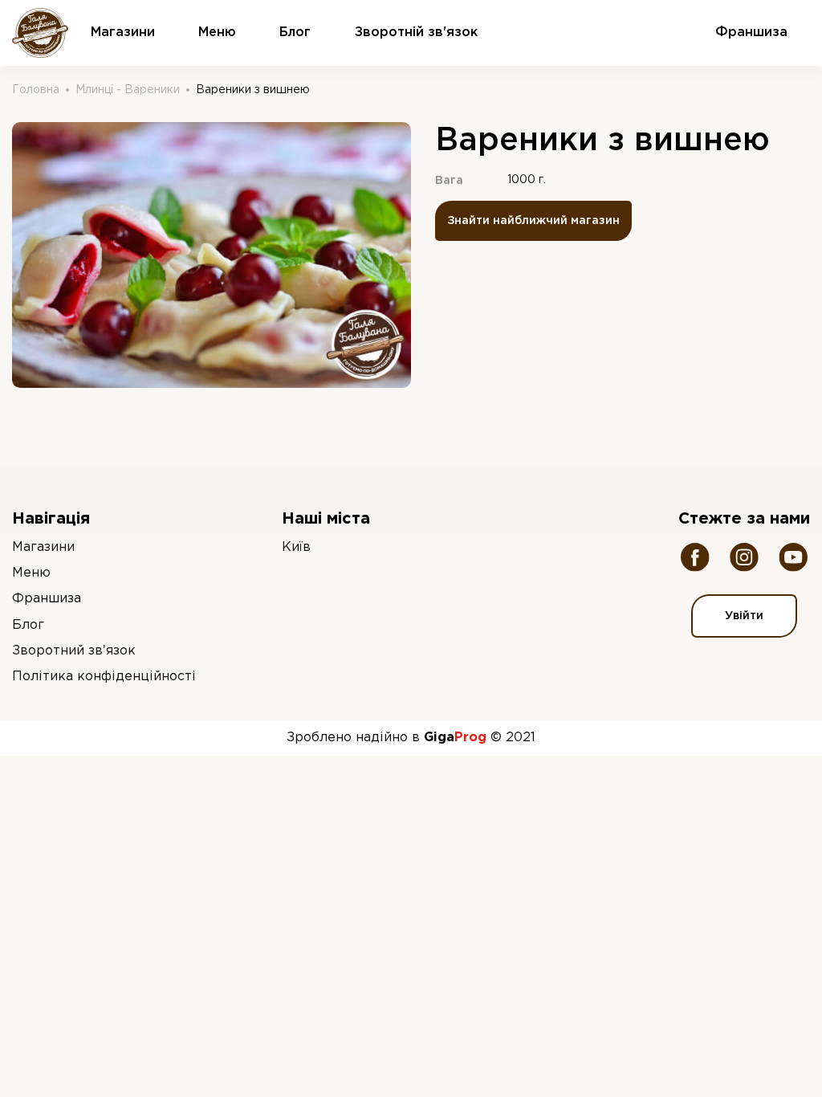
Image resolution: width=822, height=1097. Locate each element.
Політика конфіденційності (104, 677)
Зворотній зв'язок (416, 33)
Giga (455, 738)
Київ (296, 547)
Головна (35, 90)
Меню (217, 33)
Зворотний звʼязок (74, 651)
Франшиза (46, 599)
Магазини (123, 33)
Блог (295, 33)
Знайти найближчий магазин (533, 221)
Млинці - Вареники (127, 90)
